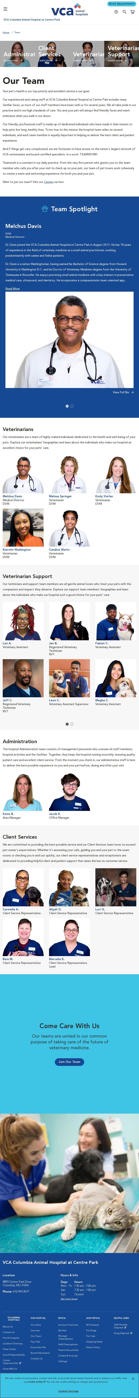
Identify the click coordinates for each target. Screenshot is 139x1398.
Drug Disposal (123, 1334)
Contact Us (8, 1332)
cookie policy (36, 1382)
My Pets (62, 1330)
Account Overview (68, 1325)
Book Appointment (121, 4)
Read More (12, 288)
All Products (92, 1325)
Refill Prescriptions (67, 1344)
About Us (8, 1327)
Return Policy (93, 1347)
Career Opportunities (14, 1362)
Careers (49, 182)
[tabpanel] (69, 310)
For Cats (90, 1336)
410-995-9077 (21, 1291)
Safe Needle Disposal (125, 1327)
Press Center (9, 1349)
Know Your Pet (38, 1347)
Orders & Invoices (67, 1356)
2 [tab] (71, 406)
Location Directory (13, 1343)
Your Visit (35, 1342)
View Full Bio (121, 392)
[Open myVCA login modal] (117, 12)
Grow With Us (10, 1369)
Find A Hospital (11, 1338)
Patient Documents (68, 1350)
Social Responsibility (14, 1355)
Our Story (36, 1325)
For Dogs (91, 1330)
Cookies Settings (68, 1391)
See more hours (69, 1299)
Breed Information (40, 1353)
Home (6, 32)
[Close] (133, 1379)
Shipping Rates (94, 1342)
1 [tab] (67, 406)
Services (35, 1330)
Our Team (36, 1336)
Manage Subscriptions (65, 1337)
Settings (62, 1361)
